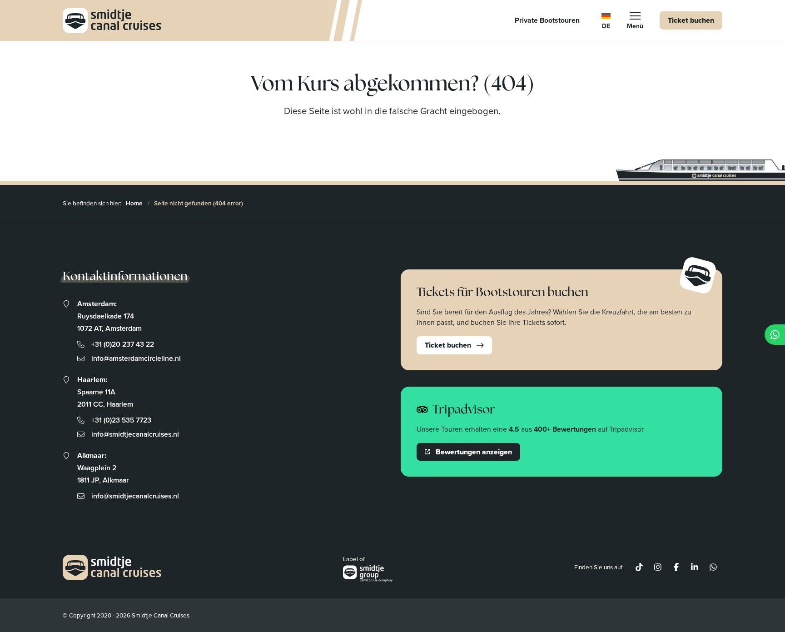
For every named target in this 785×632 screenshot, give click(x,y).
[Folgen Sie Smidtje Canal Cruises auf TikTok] (639, 567)
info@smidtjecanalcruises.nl (135, 434)
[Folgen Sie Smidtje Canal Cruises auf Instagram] (657, 567)
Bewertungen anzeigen (474, 452)
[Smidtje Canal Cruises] (112, 20)
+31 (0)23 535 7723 (121, 420)
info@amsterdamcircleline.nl (136, 358)
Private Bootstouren (547, 20)
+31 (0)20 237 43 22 (122, 344)
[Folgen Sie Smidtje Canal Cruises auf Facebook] (676, 567)
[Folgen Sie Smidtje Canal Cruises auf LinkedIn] (695, 567)
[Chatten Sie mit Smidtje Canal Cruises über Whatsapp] (713, 567)
